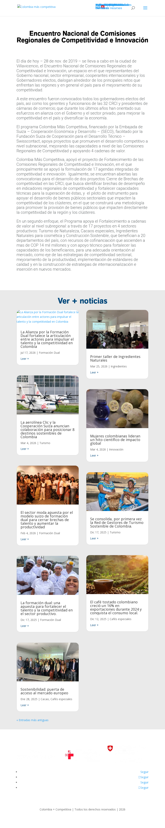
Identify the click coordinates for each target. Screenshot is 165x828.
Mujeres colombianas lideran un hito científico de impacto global (115, 440)
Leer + (25, 359)
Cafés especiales (61, 699)
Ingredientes (119, 366)
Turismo (44, 443)
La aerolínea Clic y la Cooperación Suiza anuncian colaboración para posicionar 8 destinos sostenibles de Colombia (47, 429)
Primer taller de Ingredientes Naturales (115, 358)
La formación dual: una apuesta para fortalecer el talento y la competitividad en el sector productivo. (47, 608)
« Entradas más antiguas (32, 720)
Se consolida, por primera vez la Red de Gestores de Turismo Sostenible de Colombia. (116, 522)
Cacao (45, 699)
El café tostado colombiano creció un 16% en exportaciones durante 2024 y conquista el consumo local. (116, 607)
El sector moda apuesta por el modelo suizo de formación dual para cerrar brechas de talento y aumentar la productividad (47, 519)
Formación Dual (49, 353)
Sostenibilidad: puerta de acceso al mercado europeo (44, 691)
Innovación (116, 449)
